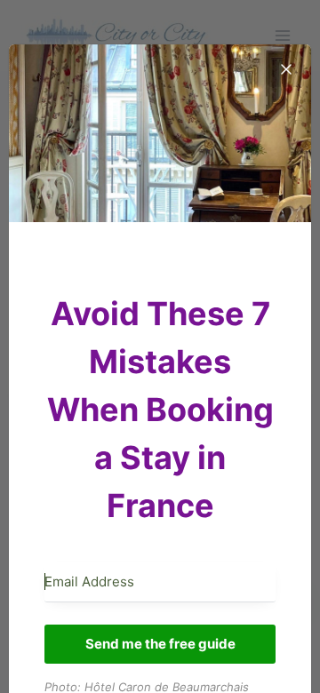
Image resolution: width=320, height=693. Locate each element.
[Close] (286, 69)
